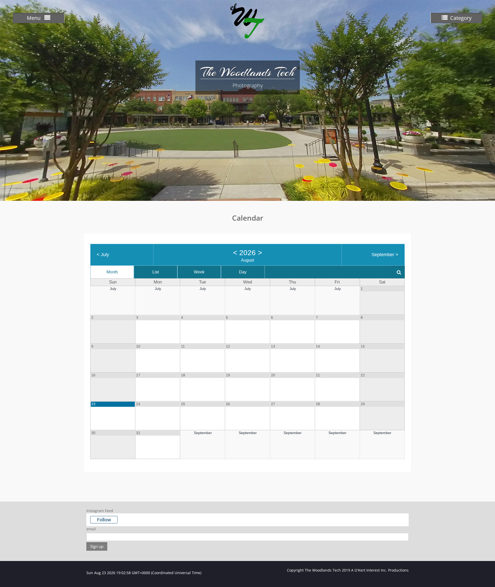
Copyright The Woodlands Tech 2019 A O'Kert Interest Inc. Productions (348, 570)
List (155, 272)
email (91, 528)
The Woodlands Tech (248, 72)
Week (199, 272)
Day (242, 272)
